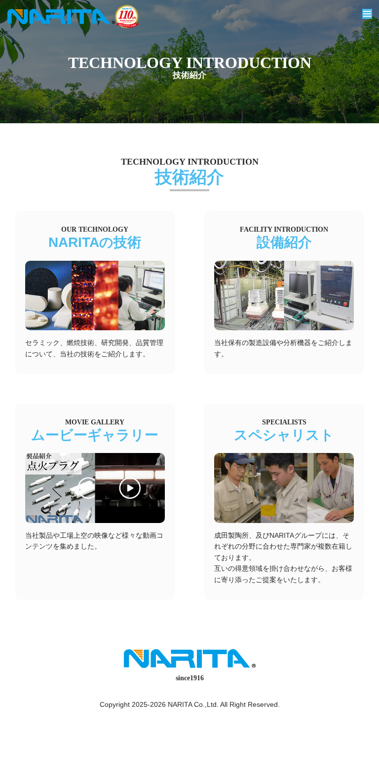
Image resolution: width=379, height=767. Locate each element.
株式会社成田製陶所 (61, 16)
